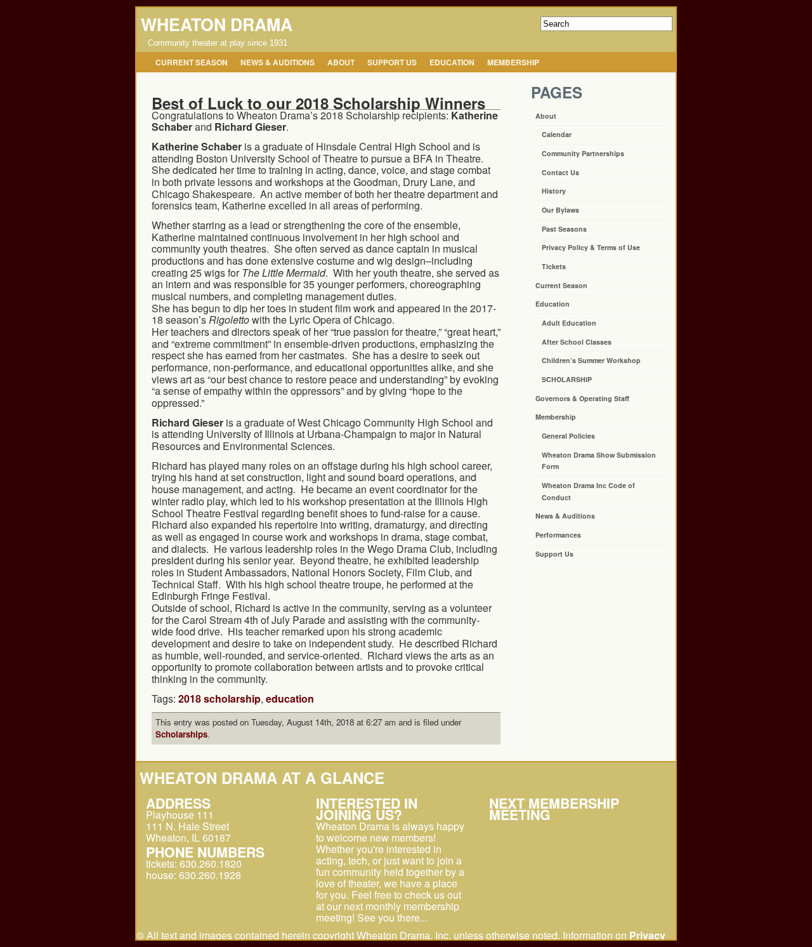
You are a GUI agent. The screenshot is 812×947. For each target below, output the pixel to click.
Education (452, 62)
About (341, 62)
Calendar (557, 134)
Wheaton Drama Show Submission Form (599, 461)
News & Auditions (277, 62)
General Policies (568, 435)
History (554, 190)
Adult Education (569, 323)
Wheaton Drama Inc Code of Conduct (588, 491)
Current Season (191, 62)
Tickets (554, 266)
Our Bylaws (560, 210)
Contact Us (560, 172)
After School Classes (577, 342)
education (290, 698)
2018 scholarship (219, 698)
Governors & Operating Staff (582, 398)
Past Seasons (564, 229)
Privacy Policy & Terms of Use (591, 247)
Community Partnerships (583, 153)
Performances (558, 535)
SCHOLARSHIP (567, 379)
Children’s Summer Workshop (591, 360)
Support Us (392, 62)
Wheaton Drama (216, 24)
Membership (513, 62)
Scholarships (181, 734)
